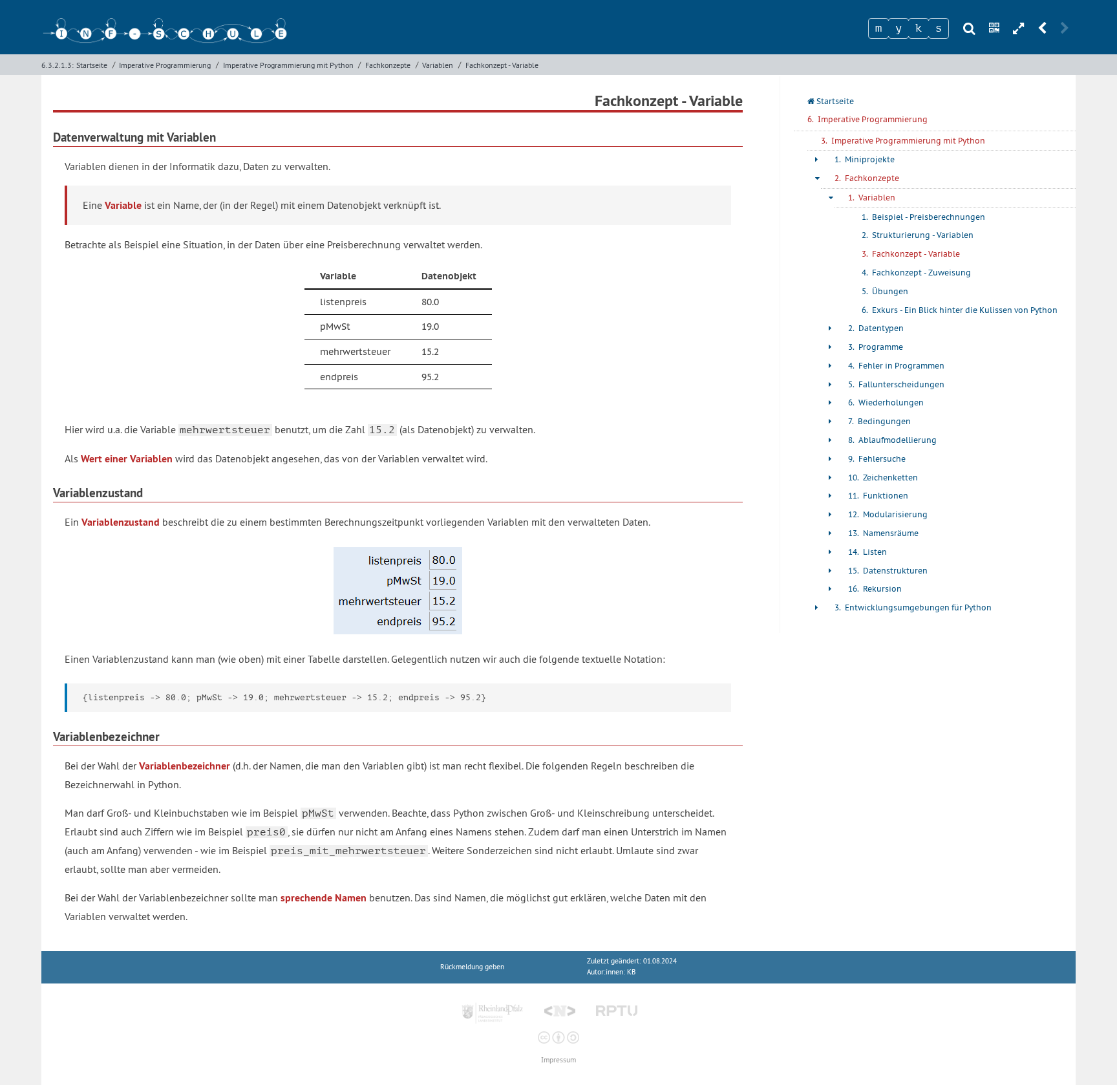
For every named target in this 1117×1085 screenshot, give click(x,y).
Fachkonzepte (387, 65)
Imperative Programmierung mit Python (288, 65)
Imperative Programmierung (165, 65)
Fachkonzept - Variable (501, 65)
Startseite (91, 65)
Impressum (558, 1060)
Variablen (437, 65)
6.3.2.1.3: (57, 65)
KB (631, 972)
